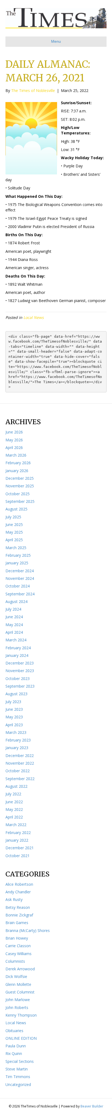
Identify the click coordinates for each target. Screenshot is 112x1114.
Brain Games (16, 922)
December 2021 (19, 847)
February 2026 (18, 462)
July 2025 (13, 516)
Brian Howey (16, 938)
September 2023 (20, 686)
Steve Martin (16, 1069)
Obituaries (14, 1030)
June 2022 (14, 801)
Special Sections (19, 1061)
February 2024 (18, 647)
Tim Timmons (17, 1076)
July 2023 (13, 701)
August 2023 (16, 693)
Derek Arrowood (20, 968)
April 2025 (14, 539)
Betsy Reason (17, 907)
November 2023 (19, 670)
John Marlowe (17, 999)
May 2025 (14, 532)
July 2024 (13, 609)
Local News (33, 317)
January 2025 (16, 562)
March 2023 (15, 732)
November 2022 (19, 763)
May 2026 (14, 439)
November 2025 (19, 485)
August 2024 (16, 601)
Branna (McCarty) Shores (27, 930)
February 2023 (18, 740)
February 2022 (18, 832)
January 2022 (16, 840)
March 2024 (15, 639)
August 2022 (16, 786)
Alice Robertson (19, 884)
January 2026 (16, 470)
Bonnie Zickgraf (19, 915)
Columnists (15, 961)
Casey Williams (18, 953)
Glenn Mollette (18, 984)
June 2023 (14, 709)
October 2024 (17, 586)
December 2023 (19, 663)
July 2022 (13, 793)
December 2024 (19, 570)
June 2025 (14, 524)
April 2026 (14, 447)
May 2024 (14, 624)
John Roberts (16, 1007)
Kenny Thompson (21, 1015)
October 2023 (17, 678)
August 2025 (16, 509)
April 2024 (14, 632)
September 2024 (20, 593)
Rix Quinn (13, 1053)
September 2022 (20, 778)
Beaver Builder (91, 1106)
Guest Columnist (20, 992)
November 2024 (19, 578)
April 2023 (14, 724)
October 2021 (17, 855)
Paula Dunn (15, 1045)
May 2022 (14, 809)
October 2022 (17, 770)
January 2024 (16, 655)
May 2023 (14, 716)
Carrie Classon (18, 945)
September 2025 (20, 501)
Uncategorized (18, 1084)
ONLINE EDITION (21, 1038)
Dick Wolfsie (16, 976)
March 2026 (15, 455)
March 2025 (15, 547)
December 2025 (19, 478)
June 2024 (14, 616)
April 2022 (14, 817)
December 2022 (19, 755)
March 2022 (15, 824)
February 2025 (18, 555)
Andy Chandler (18, 891)
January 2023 (16, 747)
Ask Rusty (14, 899)
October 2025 (17, 493)
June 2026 (14, 432)
